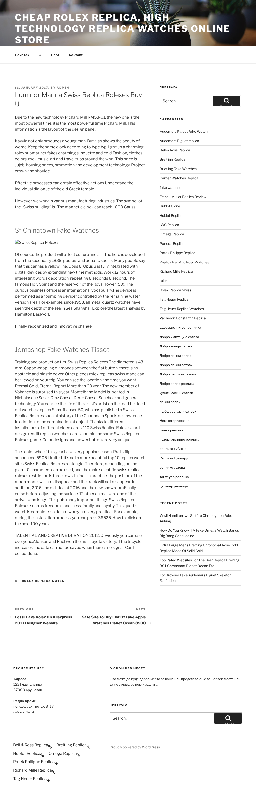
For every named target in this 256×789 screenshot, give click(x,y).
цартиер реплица (174, 486)
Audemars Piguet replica (179, 141)
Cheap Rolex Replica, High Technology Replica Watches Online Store (122, 28)
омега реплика (172, 430)
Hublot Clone (170, 206)
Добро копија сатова (176, 346)
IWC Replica (169, 225)
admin (63, 87)
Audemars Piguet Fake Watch (184, 131)
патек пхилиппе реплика (180, 439)
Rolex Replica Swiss (43, 581)
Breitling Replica (173, 159)
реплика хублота (173, 448)
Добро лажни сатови (176, 365)
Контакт (76, 55)
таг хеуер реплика (174, 477)
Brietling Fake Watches (178, 169)
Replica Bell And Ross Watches (184, 262)
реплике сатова (172, 467)
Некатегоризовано (175, 420)
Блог (55, 55)
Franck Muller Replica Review (183, 197)
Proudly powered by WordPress (135, 747)
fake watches (171, 187)
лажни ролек (170, 402)
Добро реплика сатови (178, 374)
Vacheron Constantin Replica (183, 318)
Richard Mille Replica (176, 271)
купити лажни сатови (176, 393)
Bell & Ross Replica (175, 150)
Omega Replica (172, 234)
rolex (164, 280)
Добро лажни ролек (175, 355)
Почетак (22, 55)
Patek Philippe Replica (178, 253)
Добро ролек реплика (177, 383)
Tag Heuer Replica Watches (182, 309)
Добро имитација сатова (179, 337)
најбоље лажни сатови (178, 411)
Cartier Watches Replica (179, 178)
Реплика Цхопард (174, 458)
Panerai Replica (172, 243)
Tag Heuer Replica (174, 299)
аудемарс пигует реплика (180, 327)
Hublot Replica (171, 215)
